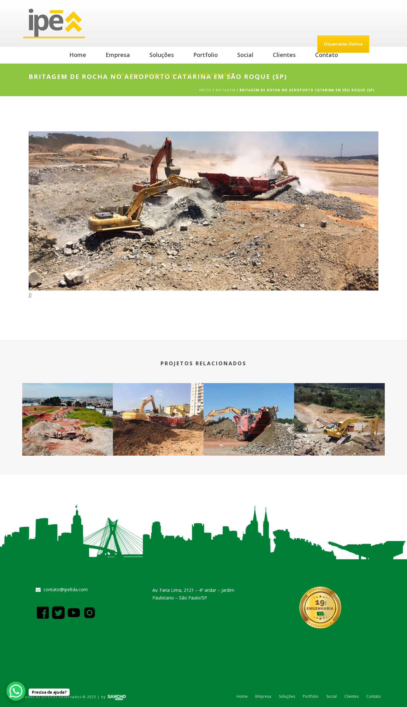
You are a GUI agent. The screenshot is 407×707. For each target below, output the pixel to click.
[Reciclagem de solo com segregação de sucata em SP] (158, 408)
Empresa (118, 55)
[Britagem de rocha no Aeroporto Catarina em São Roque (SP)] (203, 210)
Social (245, 55)
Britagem (225, 90)
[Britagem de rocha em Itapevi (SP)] (249, 408)
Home (77, 55)
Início (205, 90)
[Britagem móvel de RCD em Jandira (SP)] (67, 408)
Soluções (161, 55)
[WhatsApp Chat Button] (15, 691)
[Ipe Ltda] (54, 23)
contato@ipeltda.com (66, 589)
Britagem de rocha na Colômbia (339, 439)
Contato (326, 55)
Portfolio (205, 55)
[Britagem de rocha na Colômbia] (339, 408)
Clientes (284, 55)
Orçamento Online (343, 44)
